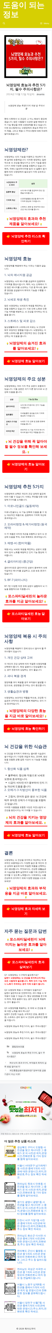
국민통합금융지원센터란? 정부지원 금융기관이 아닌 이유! (25, 1072)
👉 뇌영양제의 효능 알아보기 (26, 466)
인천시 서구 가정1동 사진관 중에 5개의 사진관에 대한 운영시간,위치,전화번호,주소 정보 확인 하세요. (32, 1225)
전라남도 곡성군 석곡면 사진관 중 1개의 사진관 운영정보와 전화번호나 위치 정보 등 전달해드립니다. (31, 1273)
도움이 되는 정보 (24, 9)
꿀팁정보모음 (18, 1046)
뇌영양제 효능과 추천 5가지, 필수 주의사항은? (26, 1054)
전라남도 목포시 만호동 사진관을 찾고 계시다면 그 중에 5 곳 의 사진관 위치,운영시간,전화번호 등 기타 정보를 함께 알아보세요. (32, 1189)
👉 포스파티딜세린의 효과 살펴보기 (25, 964)
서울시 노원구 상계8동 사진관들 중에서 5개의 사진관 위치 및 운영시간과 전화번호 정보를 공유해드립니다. (32, 1290)
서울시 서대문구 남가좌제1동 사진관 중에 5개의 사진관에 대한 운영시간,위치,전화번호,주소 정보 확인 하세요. (32, 1171)
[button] (4, 23)
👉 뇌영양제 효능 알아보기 (26, 361)
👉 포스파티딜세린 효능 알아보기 (26, 616)
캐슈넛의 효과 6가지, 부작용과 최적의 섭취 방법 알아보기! (25, 1064)
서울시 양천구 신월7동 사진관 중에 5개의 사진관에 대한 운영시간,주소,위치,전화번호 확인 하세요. (32, 1307)
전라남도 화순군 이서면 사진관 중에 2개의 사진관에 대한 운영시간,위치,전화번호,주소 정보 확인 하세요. (31, 1240)
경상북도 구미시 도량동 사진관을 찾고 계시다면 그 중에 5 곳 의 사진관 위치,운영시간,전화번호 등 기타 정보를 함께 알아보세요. (32, 1153)
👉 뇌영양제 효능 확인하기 (26, 728)
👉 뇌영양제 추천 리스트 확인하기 (26, 238)
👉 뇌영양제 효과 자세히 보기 (26, 911)
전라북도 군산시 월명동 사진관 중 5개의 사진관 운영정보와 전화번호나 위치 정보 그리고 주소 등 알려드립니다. (32, 1256)
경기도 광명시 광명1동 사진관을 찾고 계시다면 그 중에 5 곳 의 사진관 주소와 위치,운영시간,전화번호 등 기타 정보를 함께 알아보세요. (32, 1207)
